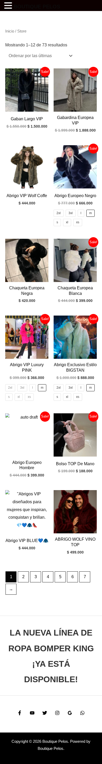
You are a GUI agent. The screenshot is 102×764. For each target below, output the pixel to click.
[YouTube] (32, 713)
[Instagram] (57, 713)
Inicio (9, 31)
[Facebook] (19, 713)
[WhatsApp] (82, 713)
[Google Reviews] (69, 713)
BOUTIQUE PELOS (37, 6)
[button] (9, 6)
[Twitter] (44, 713)
